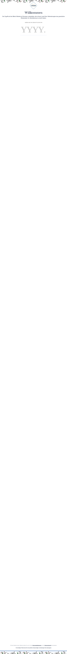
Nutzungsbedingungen (37, 645)
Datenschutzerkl (48, 645)
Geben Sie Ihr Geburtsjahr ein (33, 22)
